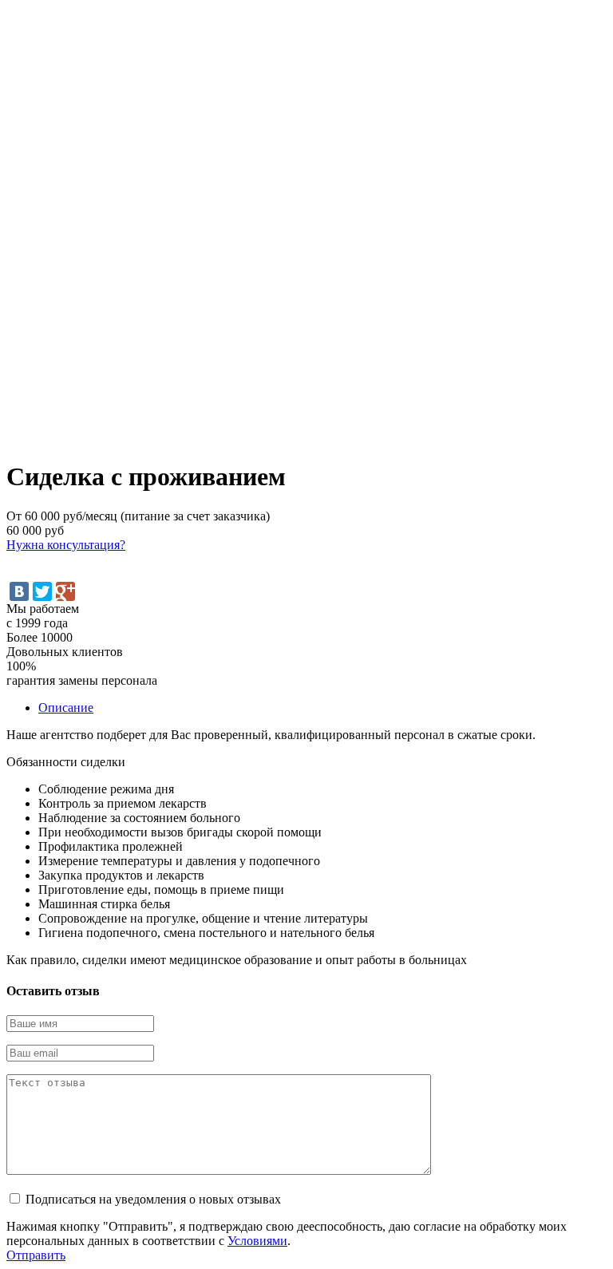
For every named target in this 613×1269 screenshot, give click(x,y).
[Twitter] (42, 591)
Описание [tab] (65, 707)
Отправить (35, 1255)
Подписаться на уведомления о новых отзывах (153, 1199)
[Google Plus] (65, 591)
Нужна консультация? (65, 544)
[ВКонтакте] (19, 591)
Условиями (257, 1240)
